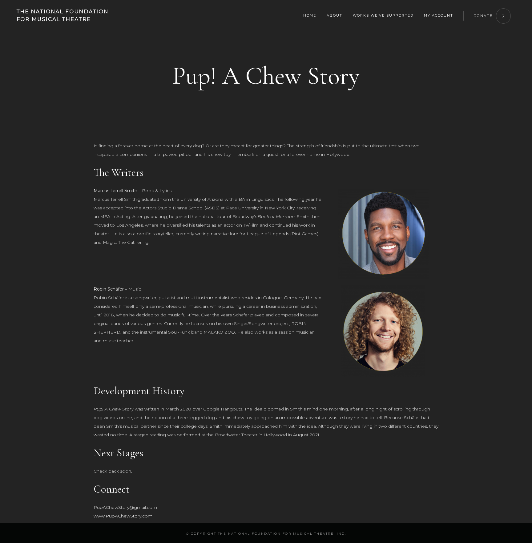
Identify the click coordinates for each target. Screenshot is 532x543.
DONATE (483, 16)
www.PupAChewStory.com (123, 516)
